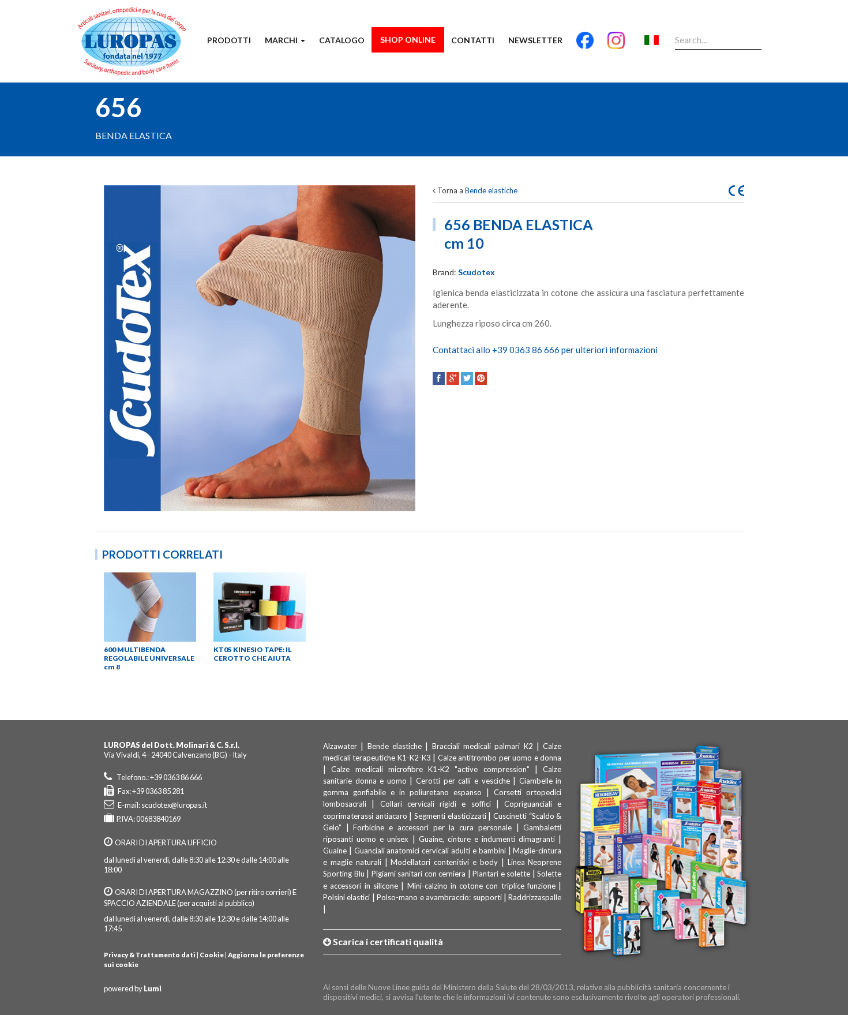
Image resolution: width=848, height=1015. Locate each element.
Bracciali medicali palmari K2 (482, 746)
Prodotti (229, 40)
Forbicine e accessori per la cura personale (432, 827)
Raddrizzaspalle (534, 897)
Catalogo (342, 40)
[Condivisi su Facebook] (439, 378)
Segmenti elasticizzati (450, 816)
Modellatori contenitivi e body (444, 862)
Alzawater (340, 746)
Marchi (282, 40)
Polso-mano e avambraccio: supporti (439, 897)
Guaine (335, 850)
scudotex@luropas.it (174, 805)
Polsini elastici (346, 897)
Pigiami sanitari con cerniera (419, 873)
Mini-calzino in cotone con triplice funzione (481, 885)
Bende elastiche (491, 190)
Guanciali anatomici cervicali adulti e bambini (430, 850)
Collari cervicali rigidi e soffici (435, 803)
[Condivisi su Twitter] (467, 378)
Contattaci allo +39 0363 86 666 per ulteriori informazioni (545, 349)
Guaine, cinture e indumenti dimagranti (487, 839)
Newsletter (535, 40)
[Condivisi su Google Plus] (452, 378)
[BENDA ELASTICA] (259, 348)
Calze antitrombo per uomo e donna (499, 757)
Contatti (472, 40)
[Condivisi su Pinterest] (481, 378)
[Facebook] (585, 45)
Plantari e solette (501, 873)
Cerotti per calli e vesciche (462, 780)
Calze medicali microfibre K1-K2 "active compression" (430, 769)
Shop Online (408, 39)
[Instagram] (616, 45)
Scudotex (476, 272)
